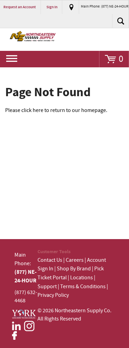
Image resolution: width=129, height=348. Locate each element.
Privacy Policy (53, 295)
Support (47, 286)
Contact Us (49, 260)
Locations (81, 277)
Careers (75, 260)
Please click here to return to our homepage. (56, 110)
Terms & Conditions (83, 286)
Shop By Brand (74, 268)
